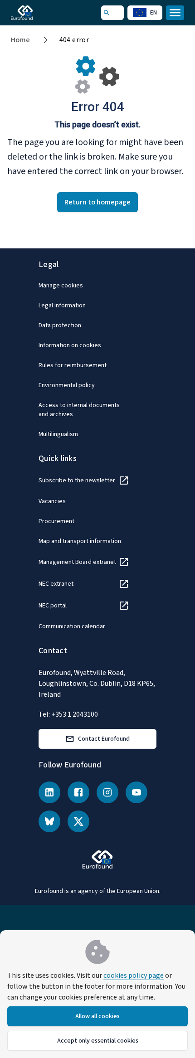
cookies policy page (133, 975)
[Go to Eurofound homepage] (34, 12)
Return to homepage (97, 202)
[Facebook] (78, 792)
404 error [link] (74, 40)
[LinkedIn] (49, 792)
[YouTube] (136, 792)
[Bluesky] (49, 821)
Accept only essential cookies (97, 1040)
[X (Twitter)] (78, 821)
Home (20, 40)
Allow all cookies (97, 1016)
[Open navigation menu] (175, 12)
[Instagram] (107, 792)
